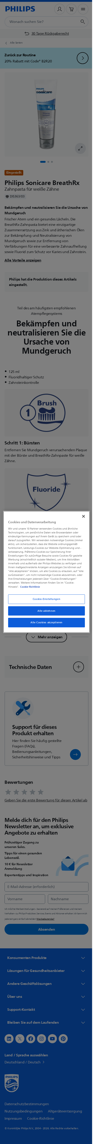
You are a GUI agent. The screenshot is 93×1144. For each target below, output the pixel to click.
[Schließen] (81, 516)
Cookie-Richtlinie (29, 586)
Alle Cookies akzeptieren (45, 622)
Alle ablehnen (45, 611)
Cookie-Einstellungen (44, 599)
